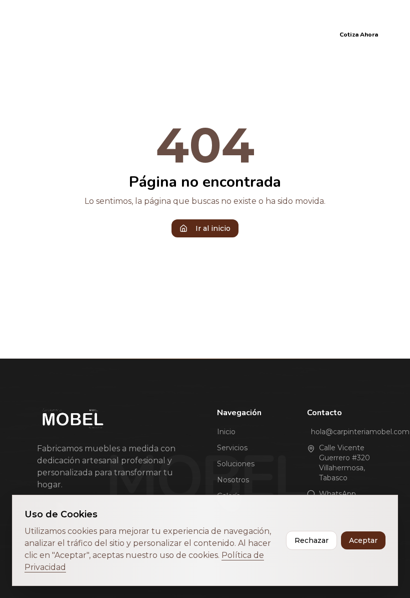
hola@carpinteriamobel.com (342, 431)
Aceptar (363, 540)
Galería (255, 34)
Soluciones (156, 34)
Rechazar (311, 540)
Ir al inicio (213, 228)
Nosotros (209, 34)
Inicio (63, 34)
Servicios (104, 34)
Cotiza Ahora (359, 35)
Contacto (301, 34)
